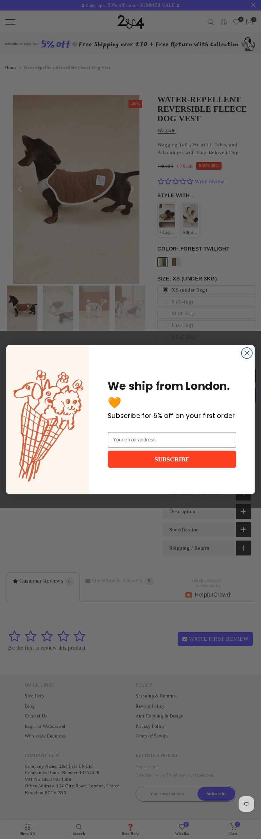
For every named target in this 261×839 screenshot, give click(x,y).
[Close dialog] (246, 352)
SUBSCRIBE (172, 459)
